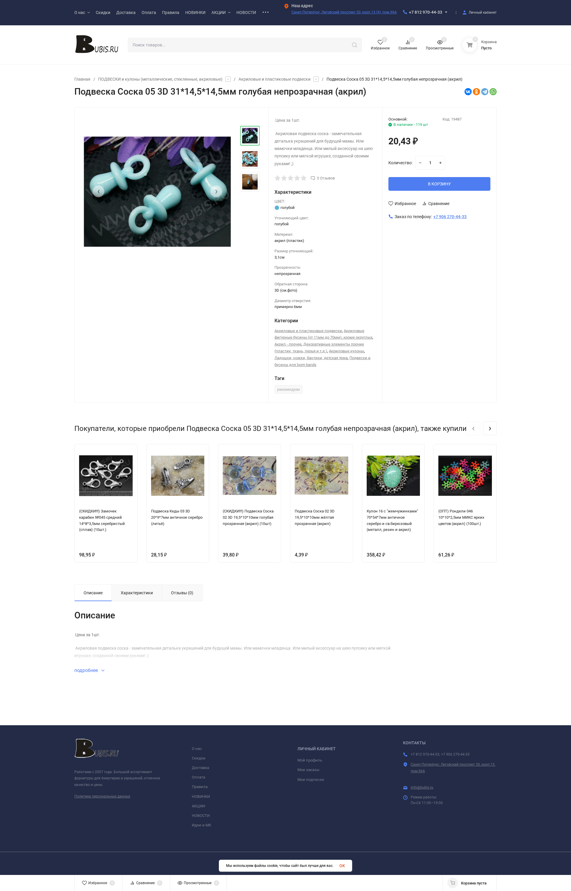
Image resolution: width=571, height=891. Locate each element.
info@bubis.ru (422, 787)
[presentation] (98, 191)
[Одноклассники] (476, 91)
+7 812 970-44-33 (425, 12)
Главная (82, 79)
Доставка (200, 767)
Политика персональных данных (102, 796)
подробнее (86, 670)
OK (342, 865)
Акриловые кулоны (346, 351)
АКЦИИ (198, 806)
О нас (197, 748)
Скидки (199, 758)
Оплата (198, 777)
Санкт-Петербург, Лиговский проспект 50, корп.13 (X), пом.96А (344, 12)
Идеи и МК (201, 825)
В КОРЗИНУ (439, 184)
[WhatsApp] (493, 91)
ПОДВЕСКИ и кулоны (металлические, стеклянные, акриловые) (160, 79)
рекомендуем (288, 389)
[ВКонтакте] (468, 91)
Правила (200, 786)
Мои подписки (310, 779)
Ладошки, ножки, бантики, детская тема (311, 358)
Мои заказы (308, 769)
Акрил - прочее (288, 344)
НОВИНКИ (201, 796)
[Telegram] (484, 91)
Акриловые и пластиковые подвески (274, 79)
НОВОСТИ (201, 815)
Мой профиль (309, 760)
